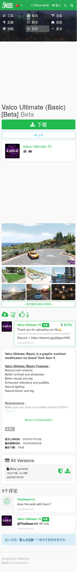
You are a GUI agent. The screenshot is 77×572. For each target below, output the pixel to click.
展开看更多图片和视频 (38, 304)
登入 (22, 539)
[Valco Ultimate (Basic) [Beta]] (38, 244)
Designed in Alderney (15, 558)
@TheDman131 (27, 523)
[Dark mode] (65, 5)
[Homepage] (25, 151)
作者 (45, 325)
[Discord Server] (30, 151)
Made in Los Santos (14, 562)
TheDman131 (26, 499)
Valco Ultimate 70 (37, 146)
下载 (41, 124)
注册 (31, 539)
